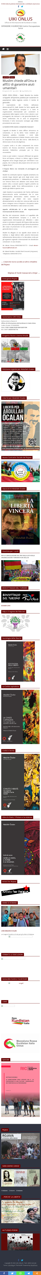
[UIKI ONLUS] (3, 49)
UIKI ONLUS (20, 19)
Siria (30, 91)
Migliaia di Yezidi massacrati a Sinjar (24, 273)
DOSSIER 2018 (5, 606)
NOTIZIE (6, 77)
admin (17, 91)
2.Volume (12, 1190)
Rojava (12, 77)
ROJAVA (26, 91)
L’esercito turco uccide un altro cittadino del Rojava (19, 263)
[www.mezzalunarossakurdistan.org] (8, 1006)
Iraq (22, 91)
